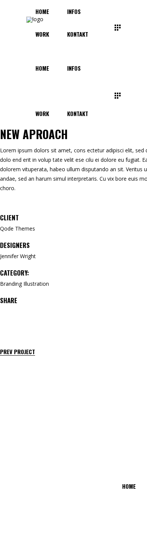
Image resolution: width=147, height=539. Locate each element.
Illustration (36, 283)
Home (129, 486)
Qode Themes (17, 228)
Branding (11, 283)
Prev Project (17, 352)
